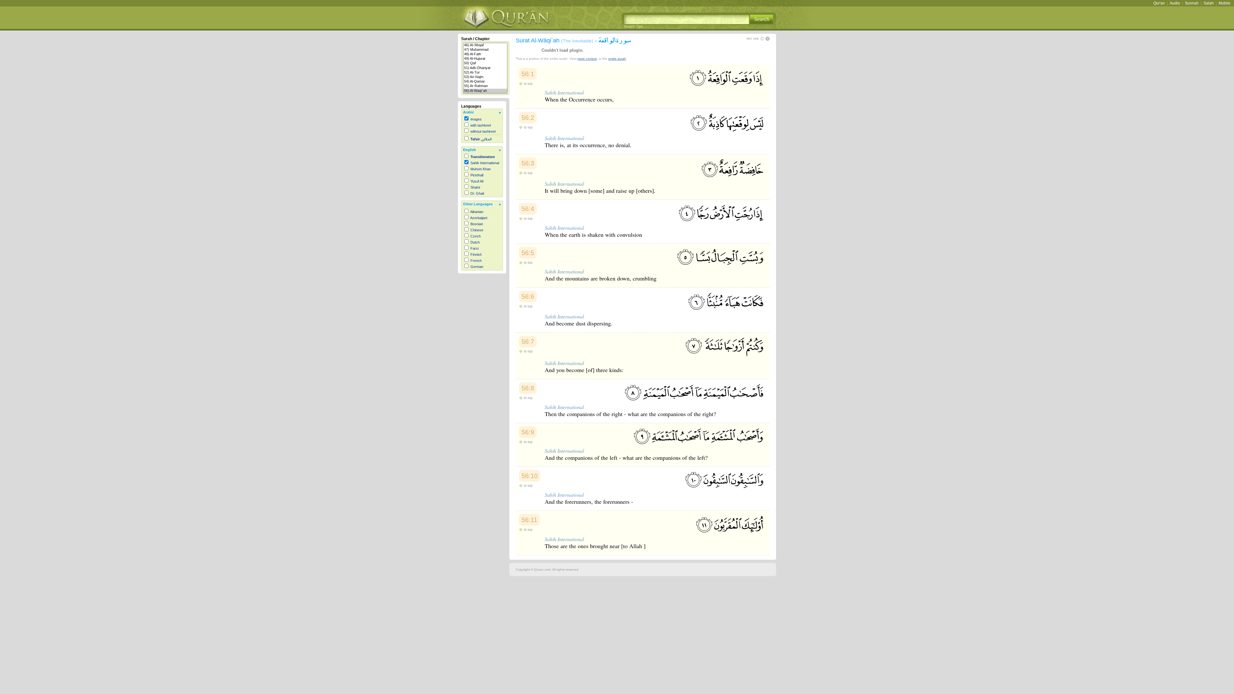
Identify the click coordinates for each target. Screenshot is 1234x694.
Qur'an (1159, 3)
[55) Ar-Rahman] (485, 86)
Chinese (476, 230)
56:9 (528, 432)
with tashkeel (480, 125)
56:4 (528, 208)
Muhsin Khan (480, 169)
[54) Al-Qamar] (485, 81)
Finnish (476, 254)
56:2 (528, 117)
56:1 (528, 73)
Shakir (475, 187)
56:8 (528, 388)
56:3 (528, 163)
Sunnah (1192, 3)
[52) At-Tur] (485, 72)
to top (528, 83)
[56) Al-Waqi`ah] (485, 91)
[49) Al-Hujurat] (485, 59)
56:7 (528, 341)
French (476, 260)
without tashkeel (483, 131)
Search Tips (633, 26)
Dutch (475, 242)
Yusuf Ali (476, 181)
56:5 (528, 252)
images (476, 119)
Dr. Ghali (477, 193)
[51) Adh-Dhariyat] (485, 68)
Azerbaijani (478, 218)
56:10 (530, 475)
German (476, 267)
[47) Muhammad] (485, 50)
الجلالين (481, 139)
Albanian (476, 212)
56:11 (529, 519)
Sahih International (484, 163)
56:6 (528, 296)
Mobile (1224, 3)
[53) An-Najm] (485, 77)
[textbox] (686, 19)
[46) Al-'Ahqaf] (485, 45)
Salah (1208, 3)
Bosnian (476, 224)
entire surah (617, 58)
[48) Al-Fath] (485, 54)
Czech (475, 236)
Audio (1175, 3)
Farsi (474, 248)
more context (587, 58)
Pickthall (476, 175)
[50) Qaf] (485, 63)
